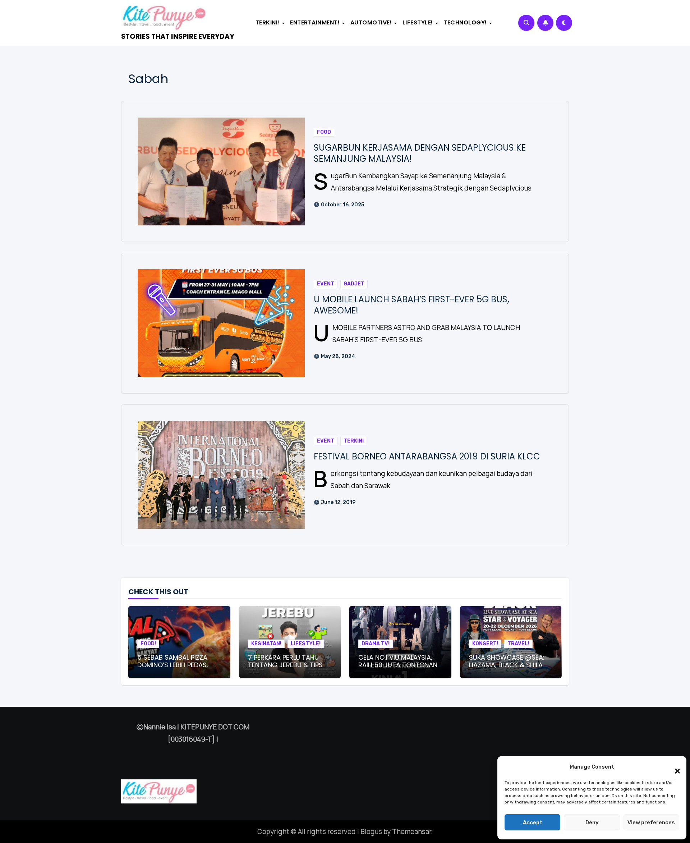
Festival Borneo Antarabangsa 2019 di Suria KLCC (427, 456)
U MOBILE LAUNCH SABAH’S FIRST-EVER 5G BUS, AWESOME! (411, 304)
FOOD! (148, 644)
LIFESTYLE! (418, 22)
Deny (592, 822)
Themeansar (411, 831)
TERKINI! (268, 22)
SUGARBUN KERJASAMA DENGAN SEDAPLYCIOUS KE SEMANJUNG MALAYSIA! (420, 153)
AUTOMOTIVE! (372, 22)
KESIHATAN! (266, 644)
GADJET (354, 284)
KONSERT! (485, 644)
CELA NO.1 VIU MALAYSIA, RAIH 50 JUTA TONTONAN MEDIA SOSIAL (397, 665)
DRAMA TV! (376, 644)
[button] (673, 766)
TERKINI (354, 441)
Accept (532, 822)
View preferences (651, 822)
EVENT (325, 284)
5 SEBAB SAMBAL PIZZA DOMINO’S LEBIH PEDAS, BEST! (172, 665)
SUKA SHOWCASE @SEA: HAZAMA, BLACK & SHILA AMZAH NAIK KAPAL (506, 665)
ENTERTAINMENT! (315, 22)
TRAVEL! (518, 644)
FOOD (324, 132)
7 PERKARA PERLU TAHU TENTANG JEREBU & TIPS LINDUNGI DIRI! (285, 665)
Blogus (371, 831)
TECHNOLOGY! (465, 22)
